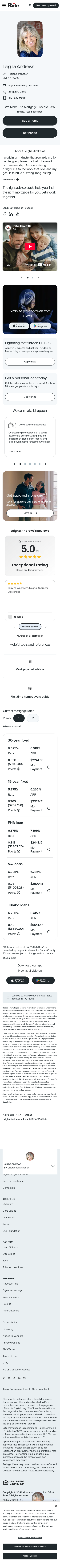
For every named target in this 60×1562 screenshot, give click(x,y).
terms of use (18, 1529)
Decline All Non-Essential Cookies (29, 1546)
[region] (30, 1531)
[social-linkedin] (11, 214)
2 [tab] (33, 718)
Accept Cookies (30, 1556)
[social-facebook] (4, 214)
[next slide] (38, 277)
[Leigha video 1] (30, 247)
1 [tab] (19, 718)
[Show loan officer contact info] (53, 1166)
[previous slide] (21, 277)
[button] (4, 5)
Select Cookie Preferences (30, 1537)
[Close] (56, 1505)
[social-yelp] (17, 214)
